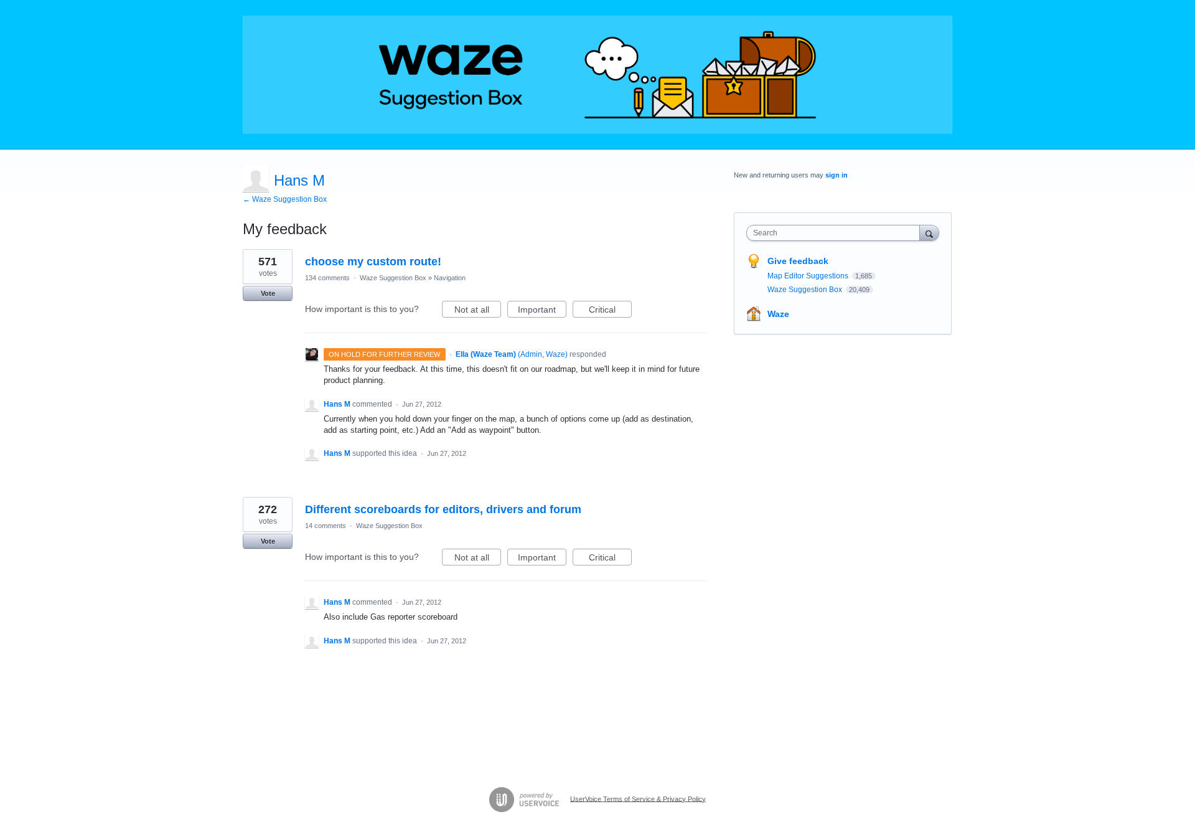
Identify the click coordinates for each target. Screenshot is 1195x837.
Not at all (477, 311)
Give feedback (797, 261)
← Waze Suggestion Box (285, 199)
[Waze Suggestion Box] (597, 75)
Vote (268, 293)
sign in (836, 175)
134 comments (327, 277)
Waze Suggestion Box (393, 277)
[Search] (929, 232)
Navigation (450, 277)
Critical (610, 311)
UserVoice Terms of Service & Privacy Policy (638, 798)
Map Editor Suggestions (808, 276)
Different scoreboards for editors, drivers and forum (443, 509)
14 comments (325, 525)
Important (542, 311)
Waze (778, 314)
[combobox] (836, 233)
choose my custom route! (373, 261)
